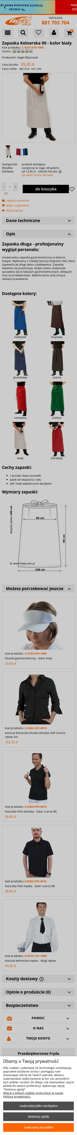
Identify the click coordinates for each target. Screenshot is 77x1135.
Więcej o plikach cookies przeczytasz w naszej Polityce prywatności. (33, 1094)
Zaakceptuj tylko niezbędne (39, 1106)
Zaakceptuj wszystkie (38, 1127)
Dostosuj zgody (38, 1116)
